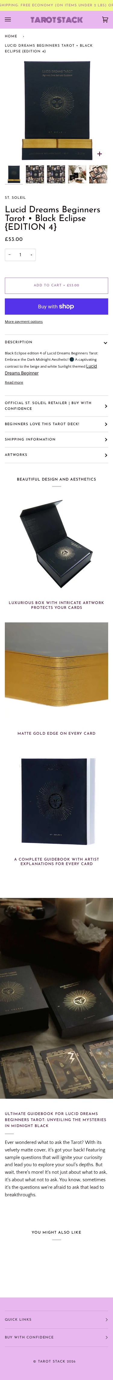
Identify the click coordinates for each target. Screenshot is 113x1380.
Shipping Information (30, 439)
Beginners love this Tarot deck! (42, 424)
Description (19, 342)
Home (11, 36)
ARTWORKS (16, 455)
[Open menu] (14, 19)
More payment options (24, 321)
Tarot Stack (51, 1361)
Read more (14, 382)
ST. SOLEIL (15, 198)
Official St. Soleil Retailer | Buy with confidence (48, 405)
